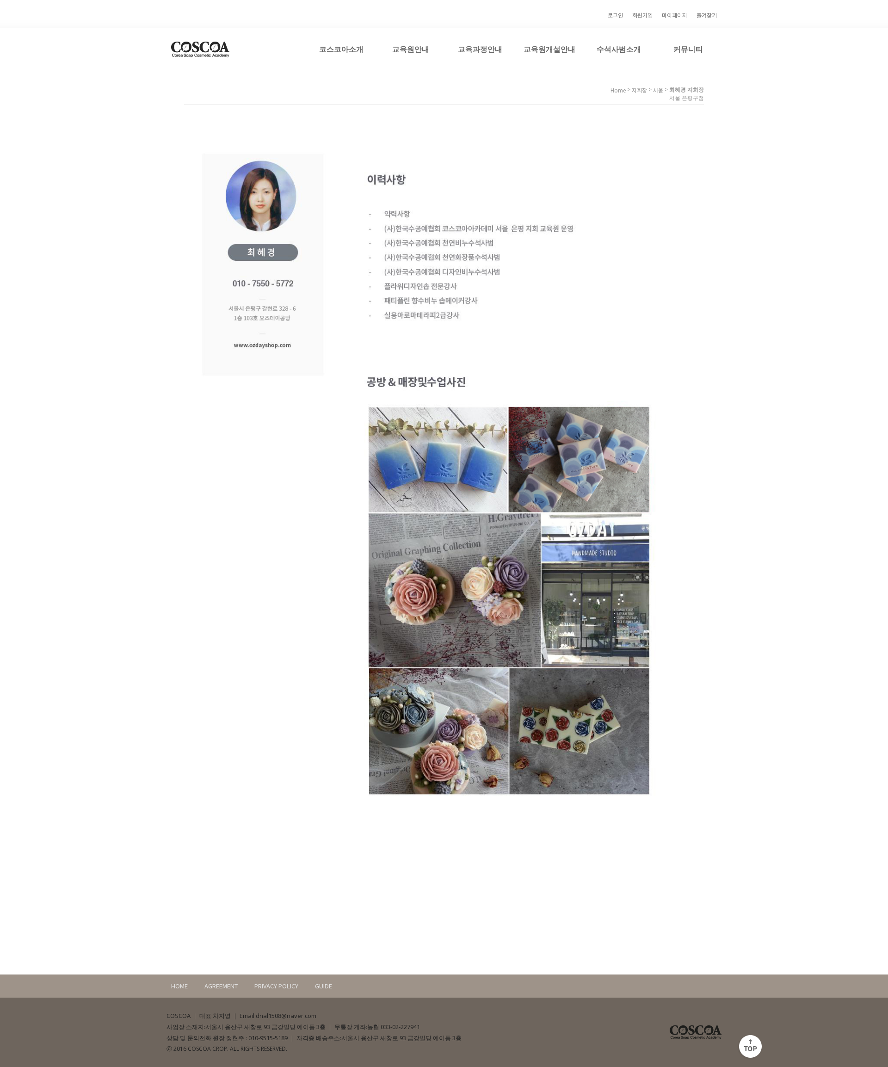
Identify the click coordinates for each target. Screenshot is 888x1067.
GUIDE (323, 985)
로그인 (615, 15)
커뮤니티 (688, 49)
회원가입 (642, 15)
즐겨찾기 (707, 15)
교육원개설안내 (549, 49)
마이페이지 (674, 15)
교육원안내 (410, 49)
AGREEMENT (221, 985)
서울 (658, 90)
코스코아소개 (341, 49)
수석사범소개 (619, 49)
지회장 (639, 90)
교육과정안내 (480, 49)
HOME (179, 985)
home (618, 90)
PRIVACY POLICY (276, 985)
